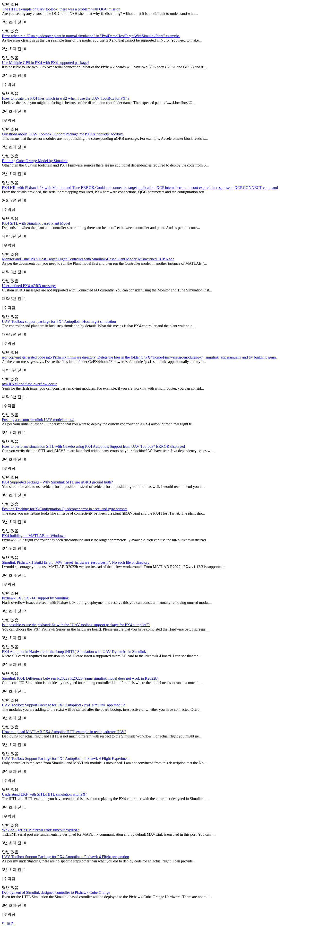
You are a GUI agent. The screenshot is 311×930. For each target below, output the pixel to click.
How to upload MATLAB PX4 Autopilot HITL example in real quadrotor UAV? (64, 732)
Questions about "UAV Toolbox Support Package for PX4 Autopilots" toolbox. (63, 134)
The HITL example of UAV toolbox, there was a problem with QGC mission (61, 9)
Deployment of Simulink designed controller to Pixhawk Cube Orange (56, 892)
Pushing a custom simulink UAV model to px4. (38, 420)
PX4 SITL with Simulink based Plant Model (36, 223)
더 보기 (8, 923)
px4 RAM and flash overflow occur (29, 384)
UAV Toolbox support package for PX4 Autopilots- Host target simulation (59, 321)
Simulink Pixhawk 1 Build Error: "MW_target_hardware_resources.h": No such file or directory (75, 562)
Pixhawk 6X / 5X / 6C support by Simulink (35, 598)
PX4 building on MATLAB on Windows (33, 536)
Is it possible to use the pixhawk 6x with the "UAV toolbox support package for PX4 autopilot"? (76, 625)
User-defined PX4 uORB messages (29, 286)
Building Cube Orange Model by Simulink (35, 161)
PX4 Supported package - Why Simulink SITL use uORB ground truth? (57, 482)
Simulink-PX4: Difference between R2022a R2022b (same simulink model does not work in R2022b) (80, 678)
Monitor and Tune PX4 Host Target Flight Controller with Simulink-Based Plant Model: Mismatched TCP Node (88, 259)
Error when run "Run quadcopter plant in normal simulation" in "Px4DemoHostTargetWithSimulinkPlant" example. (91, 36)
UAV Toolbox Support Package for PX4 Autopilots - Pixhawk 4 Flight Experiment (66, 758)
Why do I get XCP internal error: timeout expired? (40, 830)
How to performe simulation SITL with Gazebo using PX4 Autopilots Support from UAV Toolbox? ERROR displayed (93, 446)
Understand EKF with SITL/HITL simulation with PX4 (44, 794)
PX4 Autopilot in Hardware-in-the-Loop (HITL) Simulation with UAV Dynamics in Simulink (74, 651)
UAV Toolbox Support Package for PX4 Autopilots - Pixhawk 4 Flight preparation (65, 857)
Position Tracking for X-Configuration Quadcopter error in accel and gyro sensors (64, 509)
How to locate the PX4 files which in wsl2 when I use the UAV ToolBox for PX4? (65, 98)
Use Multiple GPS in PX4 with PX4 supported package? (45, 63)
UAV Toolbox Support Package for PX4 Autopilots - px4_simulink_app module (63, 705)
